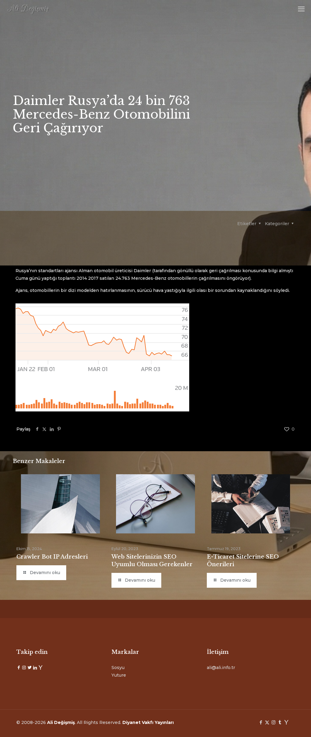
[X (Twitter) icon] (267, 722)
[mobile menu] (301, 9)
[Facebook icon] (260, 722)
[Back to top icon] (281, 724)
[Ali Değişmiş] (28, 9)
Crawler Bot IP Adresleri (52, 556)
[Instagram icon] (273, 722)
